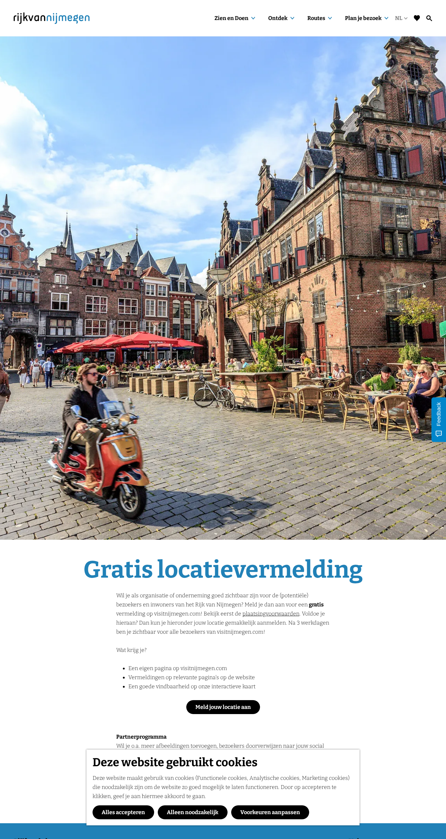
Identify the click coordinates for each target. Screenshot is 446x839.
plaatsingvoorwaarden (270, 613)
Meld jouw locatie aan (223, 707)
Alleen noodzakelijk (192, 812)
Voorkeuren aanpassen (270, 812)
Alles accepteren (123, 812)
